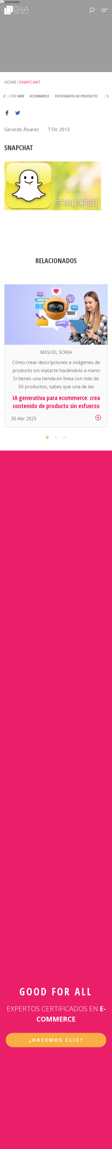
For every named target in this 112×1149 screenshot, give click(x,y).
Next (108, 96)
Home (10, 82)
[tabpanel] (56, 355)
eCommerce (27, 96)
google (98, 96)
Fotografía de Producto (64, 96)
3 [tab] (64, 437)
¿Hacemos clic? (56, 1040)
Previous (4, 96)
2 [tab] (56, 437)
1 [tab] (47, 437)
